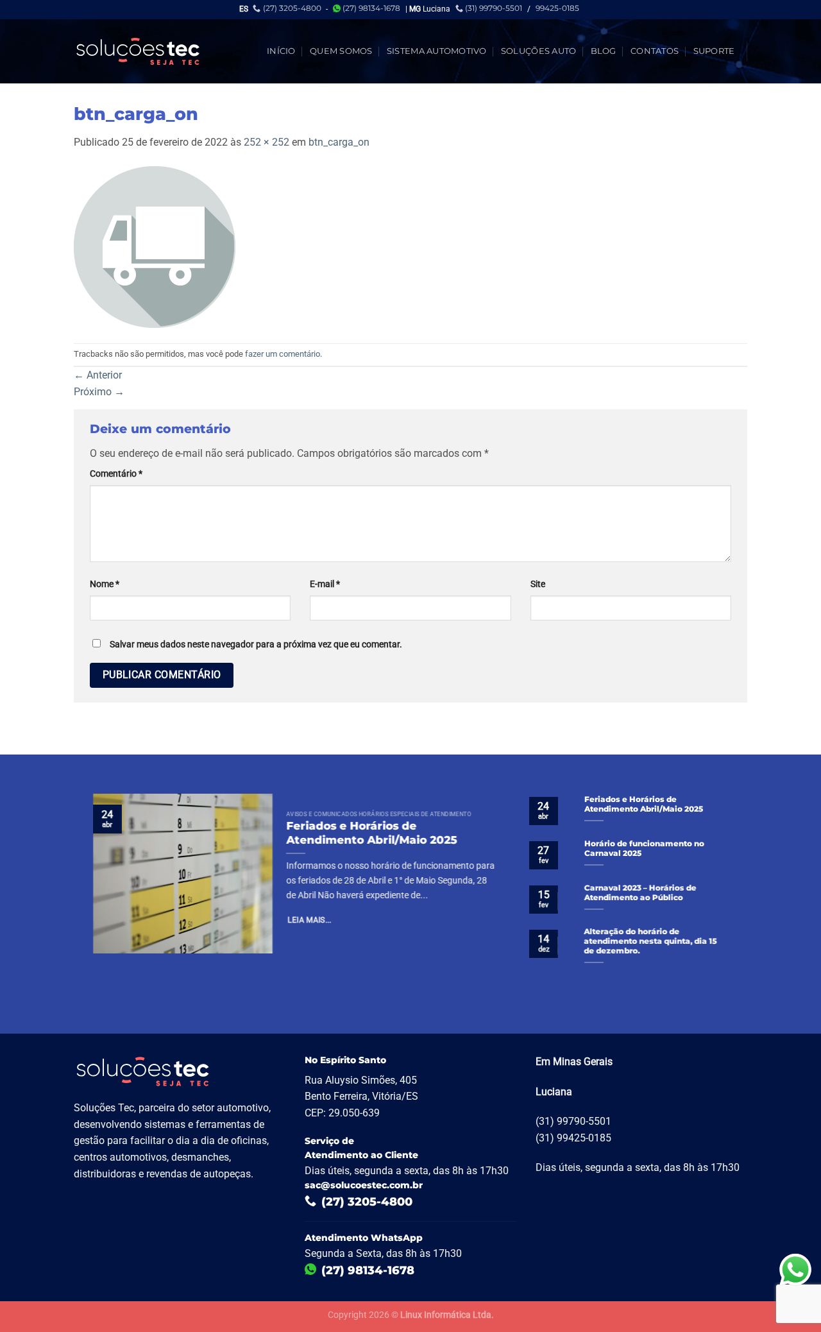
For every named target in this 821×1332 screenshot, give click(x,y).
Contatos (655, 51)
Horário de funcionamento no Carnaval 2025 (644, 848)
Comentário (116, 473)
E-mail (325, 584)
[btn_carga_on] (154, 246)
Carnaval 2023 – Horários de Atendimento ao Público (640, 893)
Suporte (714, 51)
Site (537, 584)
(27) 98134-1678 (371, 8)
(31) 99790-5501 (493, 8)
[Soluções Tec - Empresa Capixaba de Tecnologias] (138, 51)
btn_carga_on (339, 142)
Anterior (98, 375)
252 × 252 (266, 142)
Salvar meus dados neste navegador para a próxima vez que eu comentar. (256, 644)
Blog (603, 51)
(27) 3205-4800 (292, 8)
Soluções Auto (538, 51)
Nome (104, 584)
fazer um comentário (282, 354)
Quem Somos (341, 51)
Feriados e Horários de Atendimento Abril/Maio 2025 (371, 832)
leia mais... (310, 920)
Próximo (99, 392)
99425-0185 (557, 8)
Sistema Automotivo (437, 51)
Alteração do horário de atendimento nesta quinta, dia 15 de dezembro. (650, 942)
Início (281, 51)
